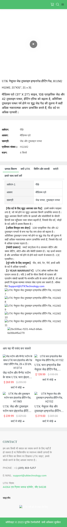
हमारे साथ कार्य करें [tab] (13, 175)
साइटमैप (6, 497)
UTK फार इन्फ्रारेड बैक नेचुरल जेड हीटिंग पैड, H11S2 (47, 367)
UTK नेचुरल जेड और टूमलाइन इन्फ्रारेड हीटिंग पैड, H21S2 (47, 409)
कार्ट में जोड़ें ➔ (18, 387)
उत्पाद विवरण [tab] (11, 168)
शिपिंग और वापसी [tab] (42, 168)
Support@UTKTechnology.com (26, 286)
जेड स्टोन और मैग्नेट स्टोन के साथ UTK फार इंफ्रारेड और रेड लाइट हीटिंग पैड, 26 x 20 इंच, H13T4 (17, 375)
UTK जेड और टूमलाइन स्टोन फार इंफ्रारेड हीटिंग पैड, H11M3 (16, 409)
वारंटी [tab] (55, 168)
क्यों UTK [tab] (25, 168)
